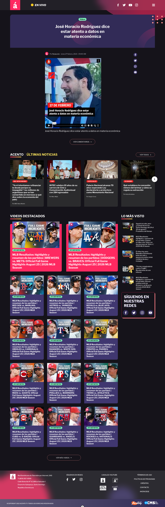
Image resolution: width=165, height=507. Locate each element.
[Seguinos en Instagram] (142, 312)
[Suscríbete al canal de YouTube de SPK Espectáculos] (103, 488)
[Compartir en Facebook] (135, 55)
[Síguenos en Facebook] (118, 5)
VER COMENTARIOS (83, 142)
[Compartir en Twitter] (135, 60)
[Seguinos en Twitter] (134, 312)
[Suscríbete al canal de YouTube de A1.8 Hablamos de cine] (115, 480)
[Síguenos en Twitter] (124, 5)
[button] (154, 179)
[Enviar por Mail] (135, 72)
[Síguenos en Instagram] (137, 5)
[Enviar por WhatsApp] (135, 66)
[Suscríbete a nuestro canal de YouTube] (130, 5)
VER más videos (65, 458)
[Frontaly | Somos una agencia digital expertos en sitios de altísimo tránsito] (137, 503)
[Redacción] (46, 55)
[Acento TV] (15, 5)
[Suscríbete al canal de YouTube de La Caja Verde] (115, 488)
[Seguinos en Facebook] (125, 312)
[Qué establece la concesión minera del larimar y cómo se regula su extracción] (138, 178)
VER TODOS (145, 154)
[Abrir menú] (153, 5)
